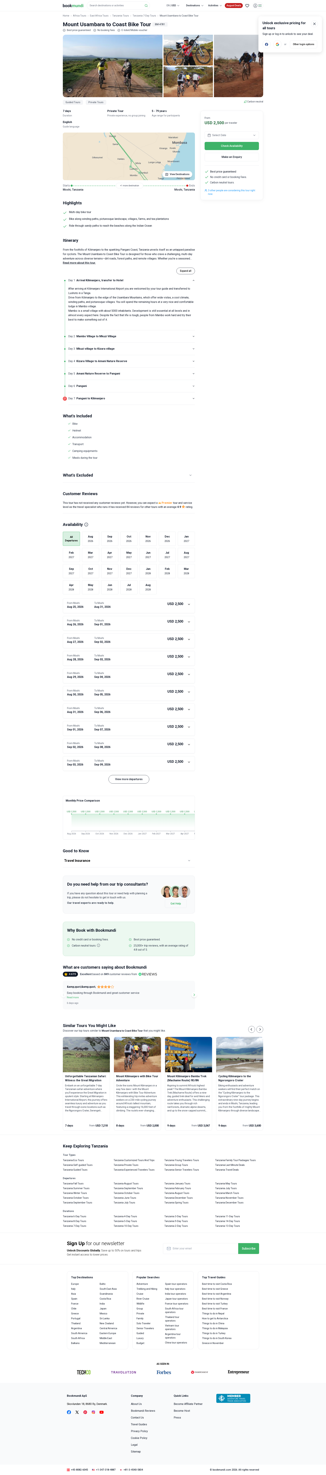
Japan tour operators (176, 1298)
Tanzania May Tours (226, 1183)
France (74, 1303)
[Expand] (193, 336)
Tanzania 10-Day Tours (126, 1226)
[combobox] (118, 6)
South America (79, 1333)
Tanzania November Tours (229, 1197)
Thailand (75, 1323)
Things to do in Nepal (213, 1313)
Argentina (76, 1328)
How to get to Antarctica (215, 1318)
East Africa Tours (99, 15)
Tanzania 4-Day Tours (125, 1216)
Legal (134, 1444)
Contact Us (137, 1417)
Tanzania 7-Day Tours (144, 15)
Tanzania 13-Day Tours (227, 1226)
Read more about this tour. (79, 262)
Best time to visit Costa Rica (217, 1284)
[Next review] (194, 995)
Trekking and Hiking (147, 1288)
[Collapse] (193, 280)
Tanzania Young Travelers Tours (181, 1160)
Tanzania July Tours (124, 1202)
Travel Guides (139, 1424)
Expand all (185, 271)
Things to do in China (213, 1323)
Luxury (140, 1338)
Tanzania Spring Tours (176, 1202)
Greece (75, 1313)
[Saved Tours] (247, 5)
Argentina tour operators (173, 1336)
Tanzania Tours (120, 15)
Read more (73, 997)
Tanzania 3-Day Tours (176, 1216)
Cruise (140, 1293)
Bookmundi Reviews (143, 1410)
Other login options (303, 44)
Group (140, 1308)
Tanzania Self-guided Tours (78, 1165)
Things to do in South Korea (216, 1338)
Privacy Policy (139, 1431)
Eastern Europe (108, 1333)
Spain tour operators (176, 1284)
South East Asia (108, 1288)
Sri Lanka (105, 1318)
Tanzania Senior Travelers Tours (181, 1169)
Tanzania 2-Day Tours (176, 1226)
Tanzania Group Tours (176, 1165)
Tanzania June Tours (125, 1197)
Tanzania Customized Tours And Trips (134, 1160)
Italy (73, 1288)
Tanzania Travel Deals (227, 1169)
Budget (140, 1343)
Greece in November (213, 1343)
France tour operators (176, 1303)
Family (140, 1318)
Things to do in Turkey (213, 1333)
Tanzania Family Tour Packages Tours (235, 1160)
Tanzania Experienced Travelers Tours (134, 1169)
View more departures (129, 779)
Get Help (175, 903)
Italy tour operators (175, 1288)
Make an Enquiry (232, 157)
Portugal (75, 1318)
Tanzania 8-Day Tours (74, 1221)
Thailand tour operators (172, 1319)
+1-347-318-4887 (105, 1469)
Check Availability (232, 146)
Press (177, 1417)
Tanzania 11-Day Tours (227, 1216)
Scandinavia (106, 1293)
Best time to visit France (215, 1308)
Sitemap (136, 1451)
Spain (74, 1298)
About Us (136, 1404)
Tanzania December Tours (178, 1197)
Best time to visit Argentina (216, 1293)
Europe (75, 1284)
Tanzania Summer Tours (76, 1188)
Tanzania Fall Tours (73, 1183)
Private (140, 1313)
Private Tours (96, 102)
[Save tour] (70, 90)
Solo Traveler (144, 1323)
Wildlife (140, 1303)
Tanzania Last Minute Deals (230, 1165)
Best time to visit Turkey (215, 1303)
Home (66, 15)
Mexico (103, 1313)
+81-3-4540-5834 (133, 1469)
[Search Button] (146, 6)
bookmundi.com (222, 1469)
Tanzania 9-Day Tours (176, 1221)
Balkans (75, 1343)
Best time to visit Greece (215, 1288)
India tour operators (175, 1293)
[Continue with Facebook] (266, 44)
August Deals (234, 5)
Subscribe (249, 1248)
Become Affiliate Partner (188, 1404)
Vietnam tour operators (172, 1327)
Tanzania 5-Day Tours (125, 1221)
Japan (103, 1308)
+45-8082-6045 (79, 1469)
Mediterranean (108, 1343)
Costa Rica (105, 1298)
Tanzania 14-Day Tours (227, 1221)
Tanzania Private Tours (126, 1165)
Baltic (103, 1284)
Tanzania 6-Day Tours (74, 1216)
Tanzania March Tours (227, 1193)
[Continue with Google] (277, 44)
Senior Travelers (145, 1328)
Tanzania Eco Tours (73, 1160)
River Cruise (143, 1298)
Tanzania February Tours (177, 1188)
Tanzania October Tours (76, 1197)
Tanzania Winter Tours (75, 1193)
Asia (73, 1293)
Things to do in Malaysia (215, 1328)
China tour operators (176, 1342)
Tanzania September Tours (77, 1202)
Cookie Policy (139, 1438)
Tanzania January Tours (177, 1183)
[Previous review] (63, 995)
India (102, 1303)
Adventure (142, 1284)
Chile (73, 1308)
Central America (108, 1328)
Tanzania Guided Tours (75, 1169)
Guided (140, 1333)
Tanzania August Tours (126, 1183)
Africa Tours (79, 15)
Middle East (106, 1338)
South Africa (78, 1338)
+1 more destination (129, 185)
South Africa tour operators (174, 1310)
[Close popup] (314, 23)
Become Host (182, 1410)
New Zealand (107, 1323)
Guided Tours (73, 102)
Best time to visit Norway (215, 1298)
